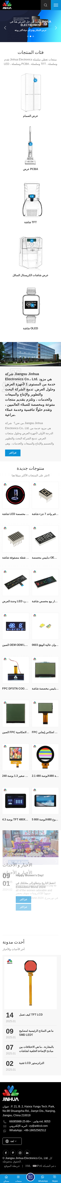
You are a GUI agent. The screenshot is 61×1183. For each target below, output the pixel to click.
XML (28, 1165)
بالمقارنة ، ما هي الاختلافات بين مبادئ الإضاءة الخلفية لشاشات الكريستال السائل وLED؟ (36, 1049)
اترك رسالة (30, 1177)
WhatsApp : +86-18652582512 (27, 1130)
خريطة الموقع (12, 1165)
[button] (27, 36)
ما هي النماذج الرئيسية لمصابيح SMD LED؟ (36, 1032)
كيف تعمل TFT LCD (31, 1014)
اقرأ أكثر (12, 453)
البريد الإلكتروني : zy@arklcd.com (28, 1125)
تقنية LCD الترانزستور (31, 1063)
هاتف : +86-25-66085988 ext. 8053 (29, 1121)
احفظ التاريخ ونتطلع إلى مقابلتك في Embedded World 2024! (35, 885)
